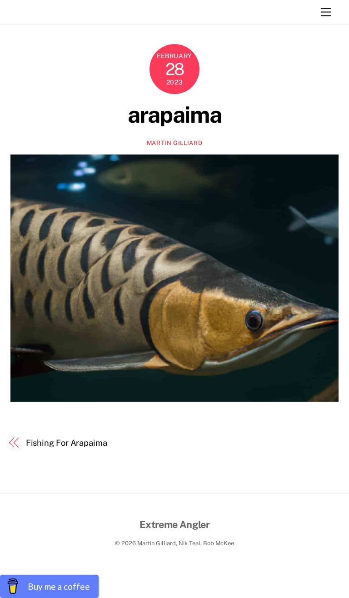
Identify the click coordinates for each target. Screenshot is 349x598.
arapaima (174, 114)
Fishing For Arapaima (66, 443)
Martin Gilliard (175, 143)
